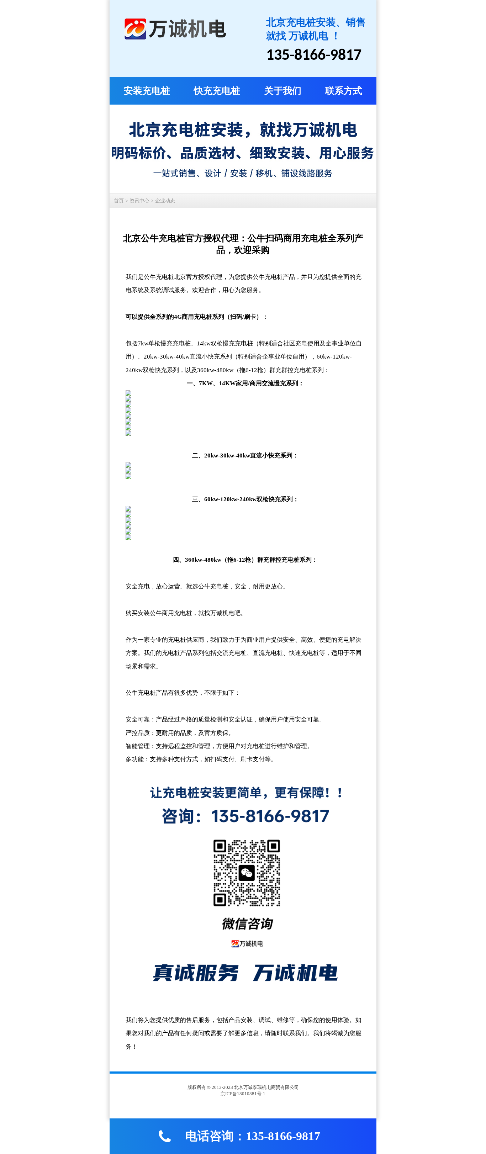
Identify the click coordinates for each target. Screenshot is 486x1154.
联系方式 (343, 91)
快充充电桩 (217, 91)
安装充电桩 (147, 91)
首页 (119, 200)
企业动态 (165, 200)
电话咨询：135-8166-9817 (252, 1136)
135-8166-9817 (313, 56)
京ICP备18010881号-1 (243, 1093)
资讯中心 (139, 200)
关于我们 (282, 91)
